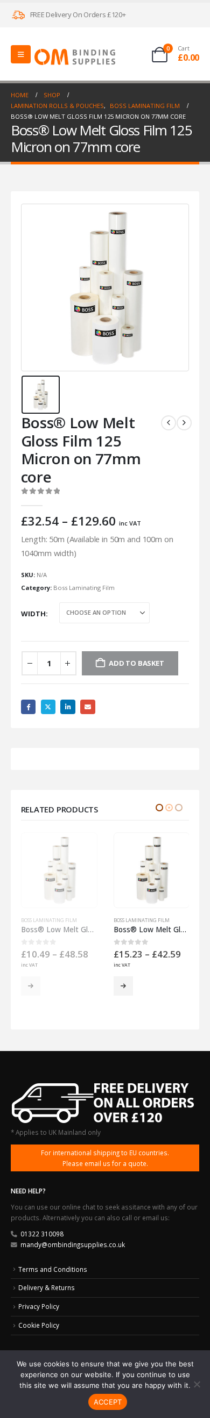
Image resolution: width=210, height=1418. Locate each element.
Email (87, 707)
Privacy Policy (38, 1306)
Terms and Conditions (52, 1269)
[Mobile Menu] (21, 54)
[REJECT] (196, 1384)
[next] (184, 422)
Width (33, 613)
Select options (31, 986)
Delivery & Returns (46, 1287)
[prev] (168, 422)
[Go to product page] (60, 870)
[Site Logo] (74, 56)
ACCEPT (108, 1402)
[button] (159, 807)
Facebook (28, 707)
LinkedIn (67, 707)
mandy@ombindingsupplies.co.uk (72, 1244)
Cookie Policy (38, 1325)
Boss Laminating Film (84, 588)
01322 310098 (42, 1233)
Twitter (48, 707)
